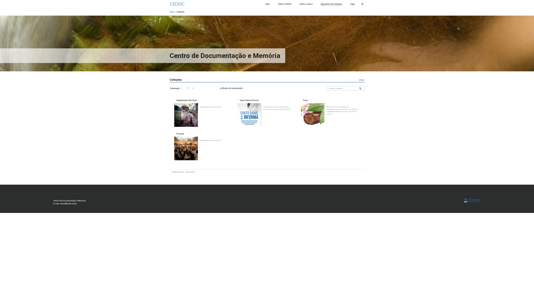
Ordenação (175, 88)
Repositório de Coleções (331, 4)
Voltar (361, 80)
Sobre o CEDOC (284, 4)
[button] (362, 4)
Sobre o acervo (306, 4)
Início (267, 4)
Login (352, 4)
